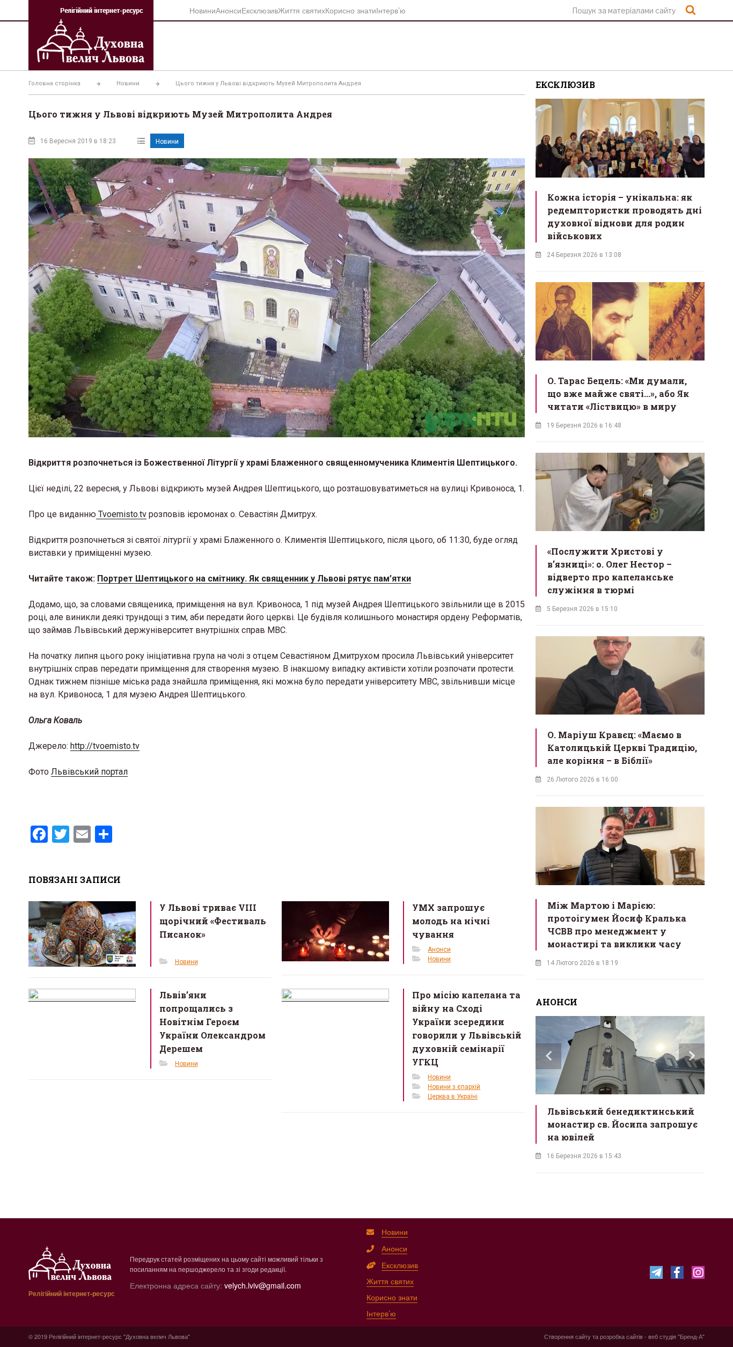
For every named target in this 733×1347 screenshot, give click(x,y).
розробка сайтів (621, 1336)
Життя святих (301, 10)
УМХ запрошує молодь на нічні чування (451, 921)
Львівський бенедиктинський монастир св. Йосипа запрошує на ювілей (622, 1124)
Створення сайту (567, 1336)
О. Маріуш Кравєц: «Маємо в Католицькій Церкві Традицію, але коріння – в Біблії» (622, 747)
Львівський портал (89, 772)
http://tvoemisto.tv (105, 746)
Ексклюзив (259, 10)
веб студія (662, 1336)
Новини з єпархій (454, 1087)
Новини (202, 10)
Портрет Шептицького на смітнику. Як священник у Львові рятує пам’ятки (254, 578)
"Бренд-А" (691, 1336)
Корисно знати (350, 10)
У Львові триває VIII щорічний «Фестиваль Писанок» (212, 921)
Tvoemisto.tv (121, 514)
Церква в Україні (453, 1096)
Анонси (228, 10)
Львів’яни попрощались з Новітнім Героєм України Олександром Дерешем (212, 1021)
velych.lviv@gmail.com (262, 1285)
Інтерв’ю (391, 10)
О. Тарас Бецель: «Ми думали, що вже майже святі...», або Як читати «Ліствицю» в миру (618, 393)
